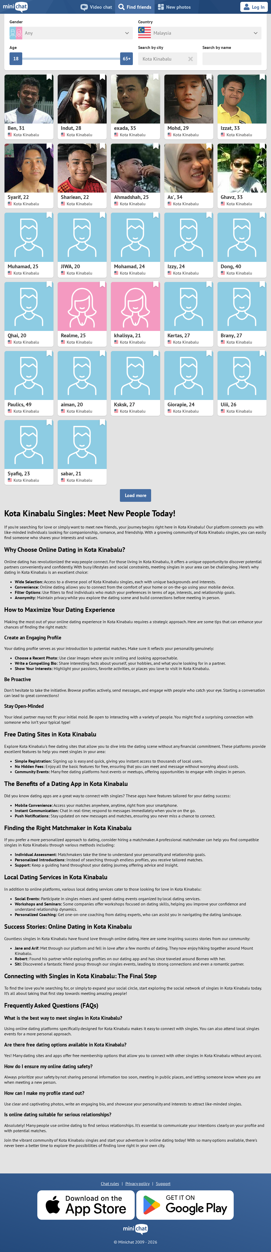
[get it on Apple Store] (86, 1205)
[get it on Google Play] (185, 1205)
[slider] (16, 58)
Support (163, 1183)
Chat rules (110, 1183)
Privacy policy (137, 1183)
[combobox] (143, 59)
